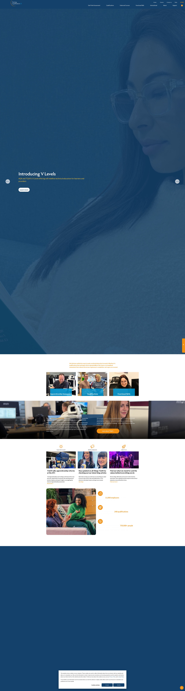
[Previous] (8, 181)
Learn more (24, 190)
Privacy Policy (113, 676)
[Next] (177, 181)
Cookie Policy (121, 676)
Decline (119, 685)
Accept (107, 685)
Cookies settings (95, 685)
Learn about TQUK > (108, 431)
